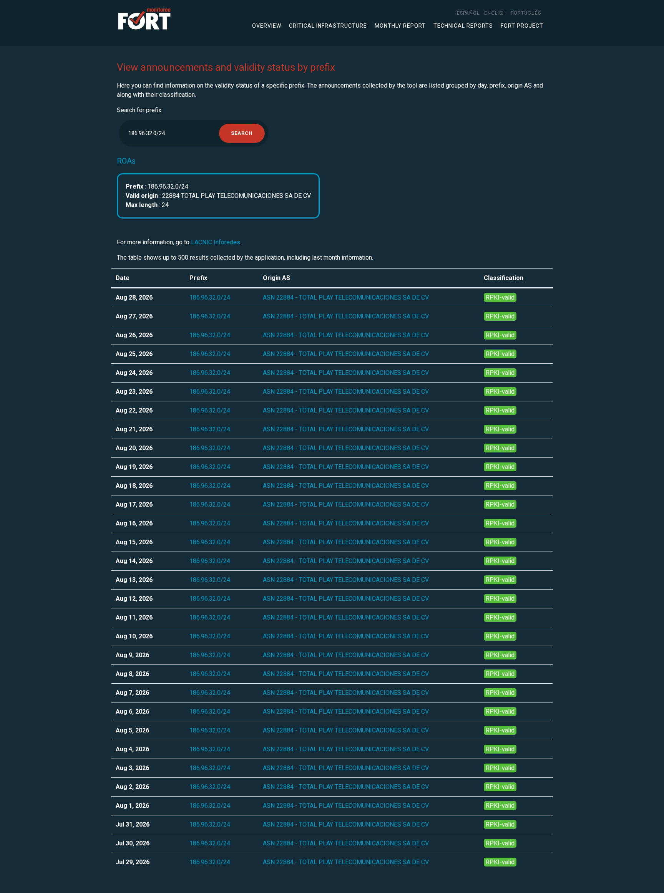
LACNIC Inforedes (215, 242)
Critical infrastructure (328, 26)
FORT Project (522, 26)
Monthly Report (400, 26)
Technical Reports (463, 26)
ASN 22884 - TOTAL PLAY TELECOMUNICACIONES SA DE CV (346, 297)
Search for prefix (139, 110)
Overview (266, 26)
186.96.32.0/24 (209, 297)
